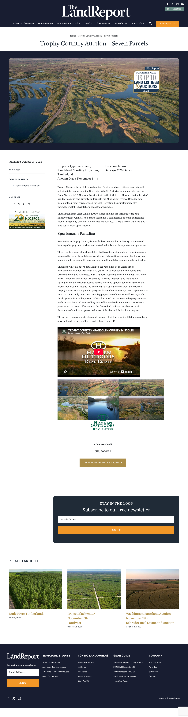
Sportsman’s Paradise (27, 185)
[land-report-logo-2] (96, 6)
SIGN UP (116, 530)
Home (73, 36)
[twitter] (172, 4)
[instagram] (177, 4)
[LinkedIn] (24, 204)
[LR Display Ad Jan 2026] (27, 210)
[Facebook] (14, 204)
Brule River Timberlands (26, 613)
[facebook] (167, 4)
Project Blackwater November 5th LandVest (81, 618)
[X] (19, 204)
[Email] (29, 204)
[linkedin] (182, 4)
